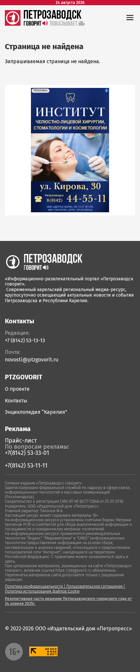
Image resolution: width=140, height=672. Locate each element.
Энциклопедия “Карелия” (36, 412)
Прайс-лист (21, 440)
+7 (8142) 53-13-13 (25, 340)
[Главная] (13, 24)
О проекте (17, 389)
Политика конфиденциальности (34, 586)
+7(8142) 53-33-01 (27, 452)
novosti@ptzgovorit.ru (31, 360)
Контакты (16, 401)
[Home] (43, 262)
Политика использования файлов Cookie (42, 591)
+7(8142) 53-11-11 (26, 465)
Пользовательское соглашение (94, 586)
